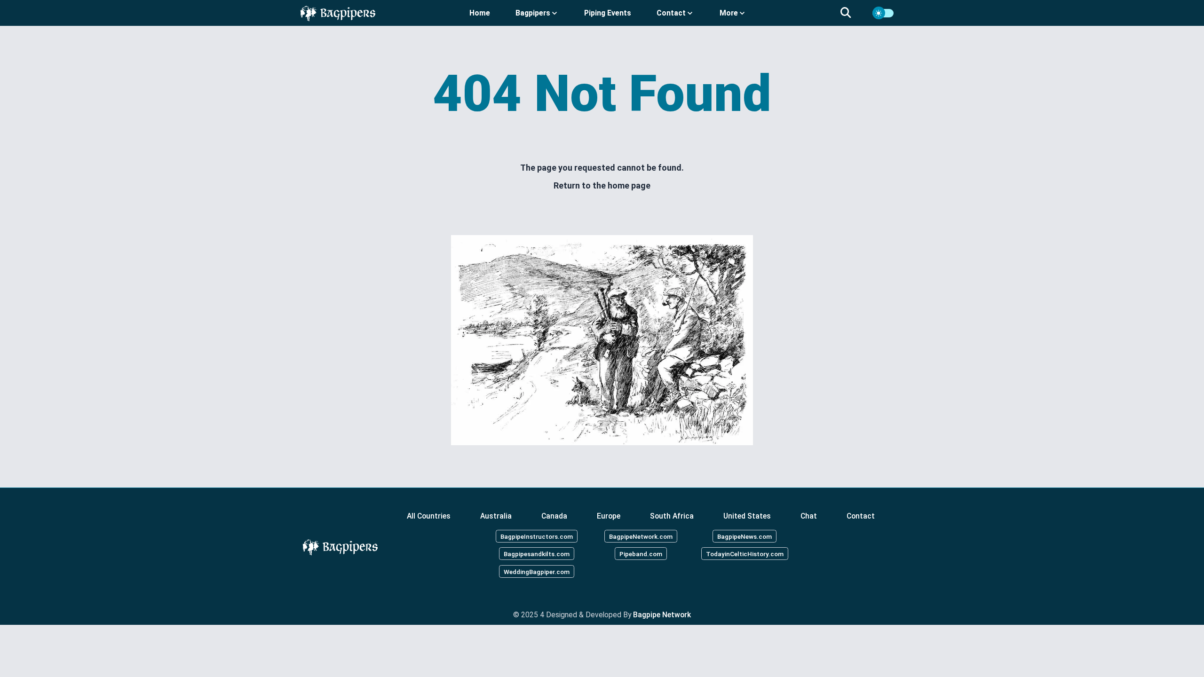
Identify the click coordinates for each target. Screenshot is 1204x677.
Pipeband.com (640, 554)
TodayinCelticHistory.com (745, 554)
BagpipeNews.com (744, 536)
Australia (496, 516)
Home (479, 12)
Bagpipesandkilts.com (537, 554)
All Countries (429, 516)
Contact (861, 516)
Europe (608, 516)
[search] (851, 13)
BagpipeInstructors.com (536, 536)
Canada (554, 516)
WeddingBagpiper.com (537, 571)
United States (747, 516)
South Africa (672, 516)
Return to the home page (602, 185)
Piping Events (607, 12)
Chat (808, 516)
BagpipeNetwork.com (641, 536)
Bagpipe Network (662, 614)
